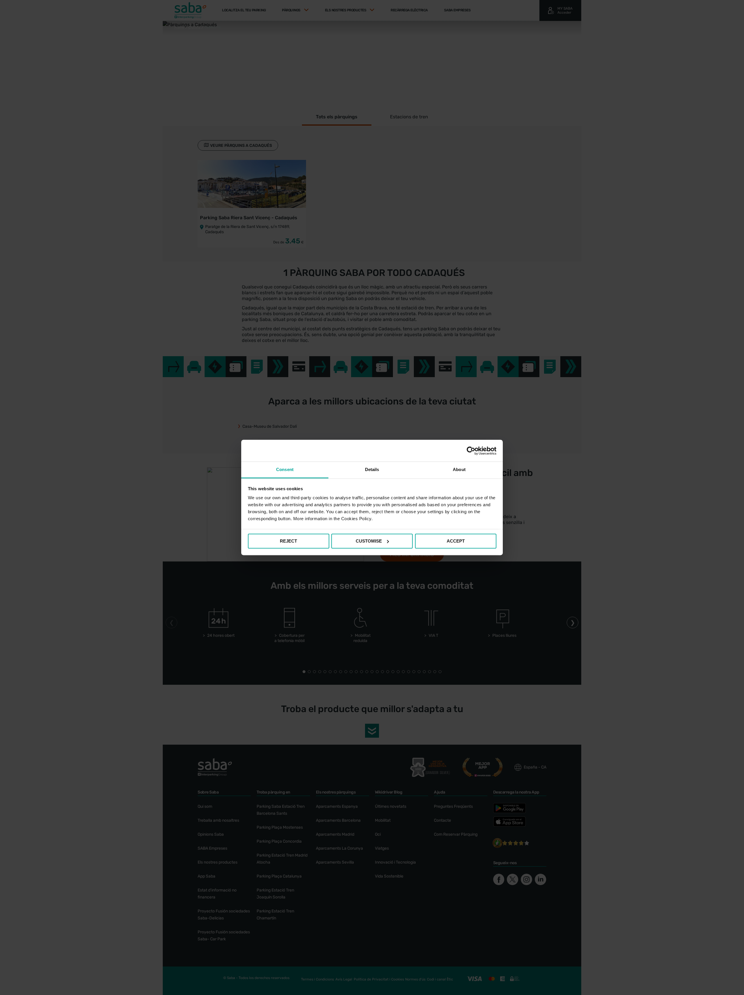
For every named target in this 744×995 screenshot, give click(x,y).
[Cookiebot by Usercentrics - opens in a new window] (471, 450)
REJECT (288, 540)
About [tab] (459, 469)
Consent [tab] (285, 469)
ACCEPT (456, 540)
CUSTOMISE (369, 540)
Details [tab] (372, 469)
